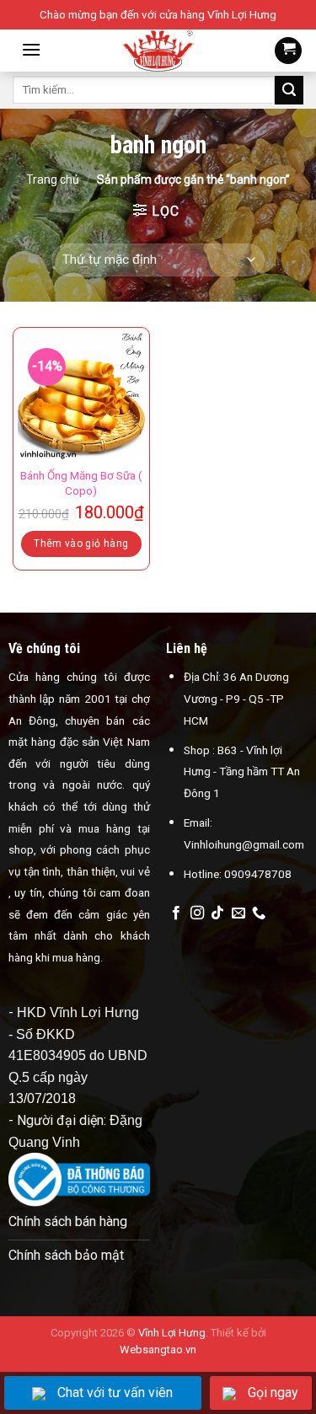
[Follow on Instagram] (197, 913)
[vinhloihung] (158, 50)
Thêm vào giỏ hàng (81, 543)
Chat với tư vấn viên (115, 1393)
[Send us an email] (238, 913)
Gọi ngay (273, 1393)
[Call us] (258, 913)
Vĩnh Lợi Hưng (172, 1332)
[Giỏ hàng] (288, 50)
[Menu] (31, 49)
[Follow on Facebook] (176, 913)
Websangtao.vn (158, 1349)
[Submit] (289, 90)
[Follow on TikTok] (217, 913)
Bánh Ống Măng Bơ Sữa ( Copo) (81, 483)
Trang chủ (52, 179)
